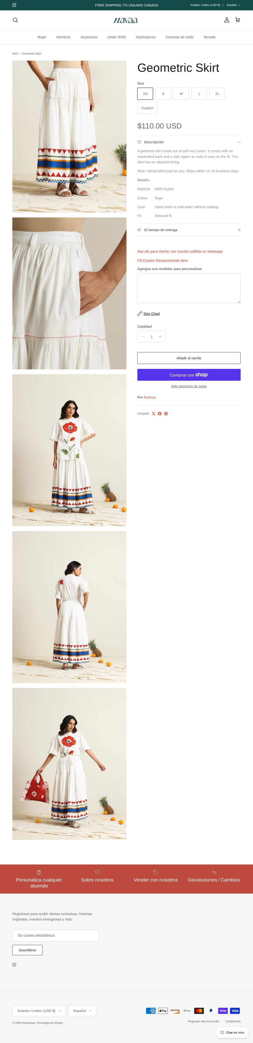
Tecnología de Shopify (50, 1022)
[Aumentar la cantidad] (161, 336)
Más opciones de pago (189, 386)
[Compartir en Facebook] (160, 413)
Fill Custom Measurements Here (162, 260)
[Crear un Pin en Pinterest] (166, 413)
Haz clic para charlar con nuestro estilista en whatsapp (180, 251)
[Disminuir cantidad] (142, 336)
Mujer (42, 37)
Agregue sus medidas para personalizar (169, 269)
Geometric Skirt (31, 53)
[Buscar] (15, 20)
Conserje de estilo (180, 37)
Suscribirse (27, 950)
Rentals (209, 37)
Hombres (63, 37)
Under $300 (116, 37)
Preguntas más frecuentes (204, 1021)
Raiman (150, 397)
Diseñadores (146, 37)
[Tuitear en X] (153, 413)
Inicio (15, 53)
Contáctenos (233, 1021)
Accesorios (89, 37)
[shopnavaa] (126, 20)
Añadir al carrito (189, 358)
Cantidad (144, 326)
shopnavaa (28, 1022)
